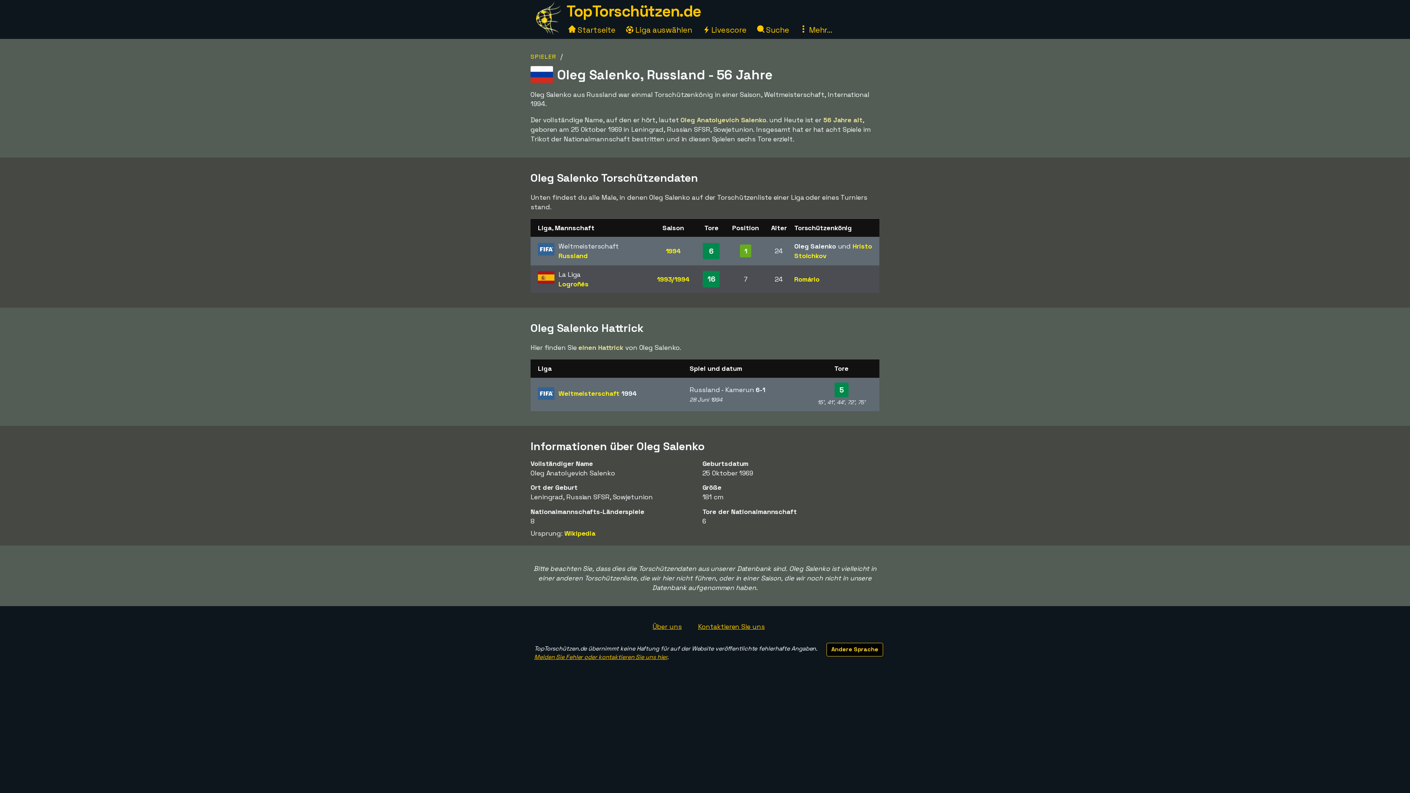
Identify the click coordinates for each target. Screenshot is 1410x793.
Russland (573, 255)
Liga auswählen (662, 30)
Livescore (727, 30)
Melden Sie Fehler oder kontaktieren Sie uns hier (600, 657)
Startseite (595, 30)
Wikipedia (580, 533)
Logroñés (573, 284)
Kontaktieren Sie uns (731, 626)
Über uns (667, 626)
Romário (807, 279)
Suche (776, 30)
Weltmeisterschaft (597, 393)
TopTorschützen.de (634, 11)
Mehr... (819, 30)
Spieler (544, 57)
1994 (673, 251)
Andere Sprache (854, 649)
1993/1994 (673, 279)
